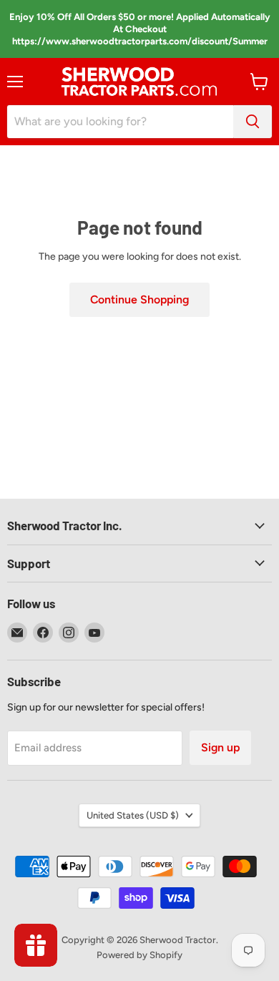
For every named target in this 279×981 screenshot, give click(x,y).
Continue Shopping (139, 299)
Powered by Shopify (139, 955)
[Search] (252, 121)
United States (133, 815)
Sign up (220, 747)
